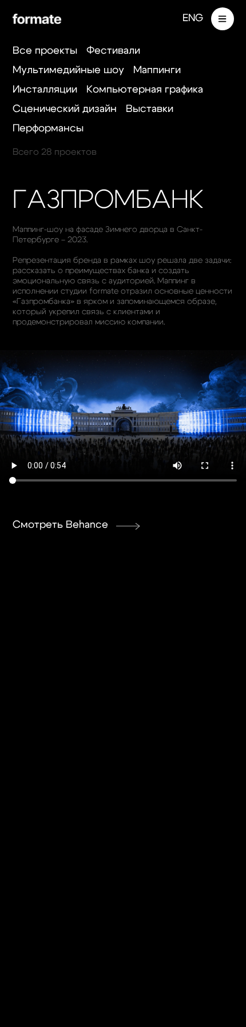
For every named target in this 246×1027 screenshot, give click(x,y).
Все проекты (45, 51)
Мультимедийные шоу (68, 70)
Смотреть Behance (60, 525)
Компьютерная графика (144, 90)
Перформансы (48, 128)
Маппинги (157, 70)
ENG (192, 18)
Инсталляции (45, 90)
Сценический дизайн (65, 109)
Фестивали (113, 51)
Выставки (149, 109)
